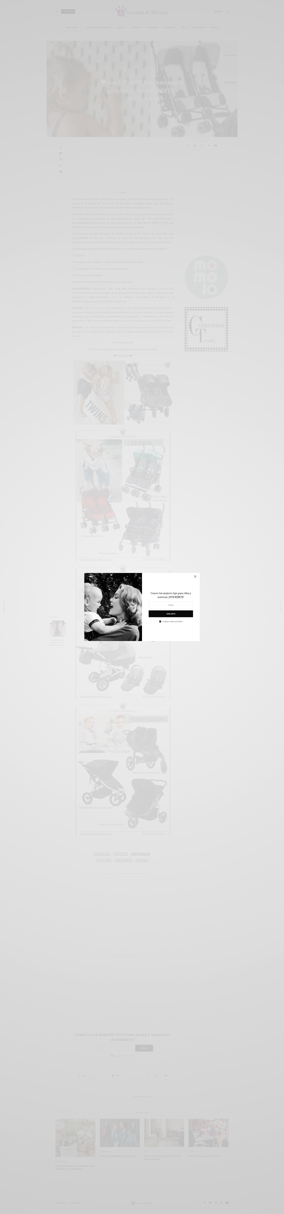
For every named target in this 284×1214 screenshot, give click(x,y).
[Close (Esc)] (195, 577)
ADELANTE (170, 614)
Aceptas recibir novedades (173, 621)
